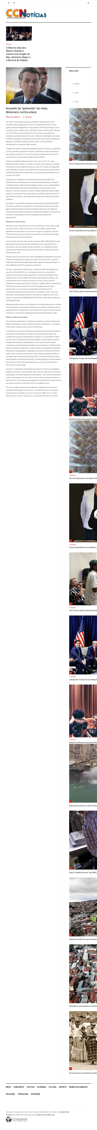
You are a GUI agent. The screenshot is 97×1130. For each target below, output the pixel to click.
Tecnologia (23, 1094)
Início (8, 1087)
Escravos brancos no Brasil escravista (83, 1073)
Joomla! (9, 1115)
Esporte (62, 1087)
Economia (41, 1087)
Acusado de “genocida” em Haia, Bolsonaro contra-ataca (27, 110)
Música (8, 44)
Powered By (16, 1119)
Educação (10, 1094)
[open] (8, 3)
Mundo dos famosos (78, 1087)
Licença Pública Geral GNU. (45, 1115)
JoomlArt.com (64, 1112)
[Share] (88, 3)
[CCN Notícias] (26, 13)
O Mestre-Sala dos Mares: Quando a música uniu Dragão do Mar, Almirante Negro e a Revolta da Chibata (18, 54)
